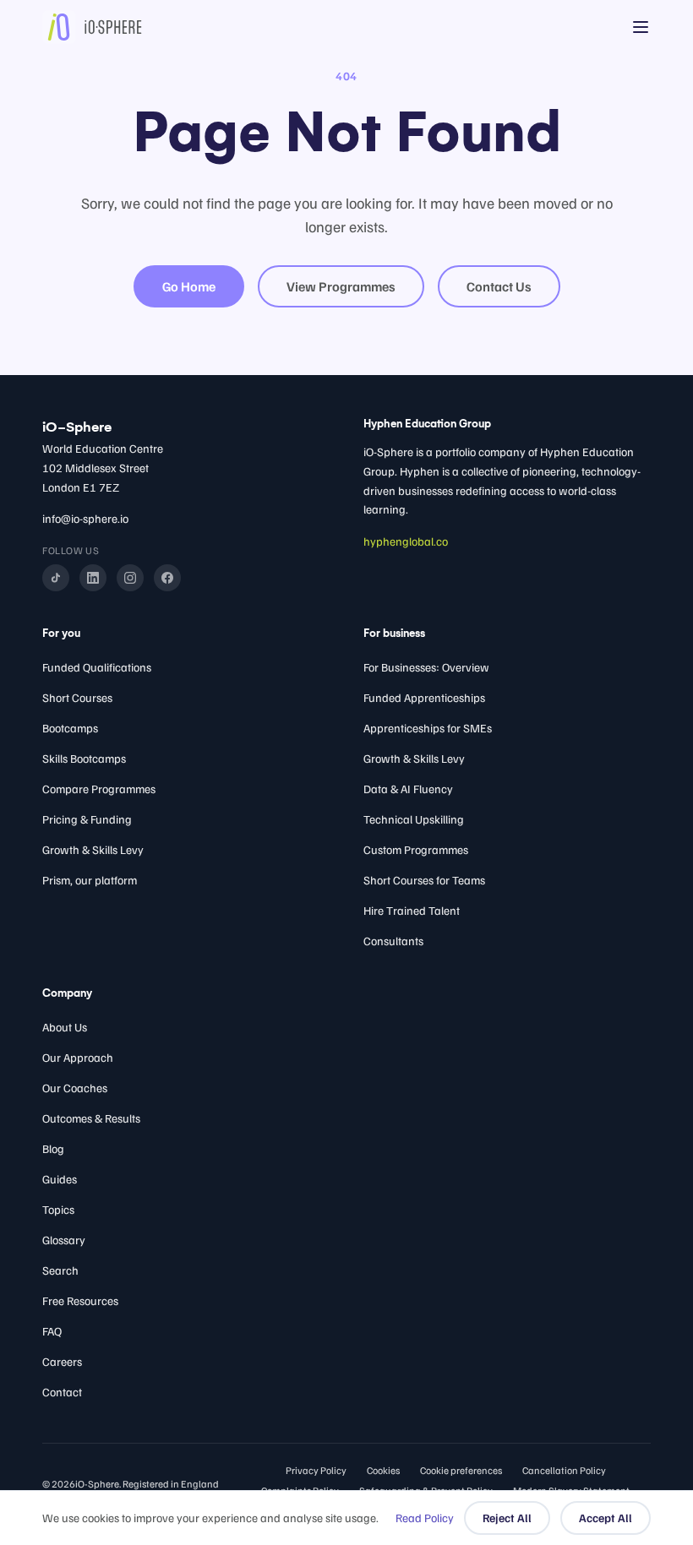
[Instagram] (130, 577)
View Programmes (341, 286)
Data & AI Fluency (408, 788)
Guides (59, 1179)
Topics (58, 1209)
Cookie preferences (461, 1470)
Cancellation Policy (564, 1470)
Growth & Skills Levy (93, 849)
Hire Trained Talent (411, 910)
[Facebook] (167, 577)
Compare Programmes (99, 788)
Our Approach (77, 1057)
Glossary (63, 1239)
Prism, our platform (89, 880)
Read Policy (425, 1517)
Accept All (605, 1517)
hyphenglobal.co (405, 541)
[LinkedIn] (92, 577)
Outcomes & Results (91, 1118)
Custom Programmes (415, 849)
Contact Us (499, 286)
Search (60, 1270)
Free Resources (80, 1300)
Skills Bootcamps (84, 758)
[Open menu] (641, 27)
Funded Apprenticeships (424, 697)
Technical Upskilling (413, 819)
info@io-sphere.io (85, 518)
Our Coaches (74, 1087)
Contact (62, 1392)
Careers (62, 1361)
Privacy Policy (316, 1470)
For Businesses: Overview (426, 667)
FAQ (52, 1331)
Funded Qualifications (96, 667)
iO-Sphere (77, 427)
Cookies (383, 1470)
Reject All (507, 1517)
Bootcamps (70, 728)
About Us (64, 1027)
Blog (53, 1148)
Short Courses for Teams (424, 880)
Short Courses (77, 697)
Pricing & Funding (87, 819)
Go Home (189, 286)
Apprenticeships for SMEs (427, 728)
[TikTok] (55, 577)
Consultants (393, 940)
